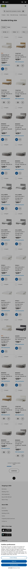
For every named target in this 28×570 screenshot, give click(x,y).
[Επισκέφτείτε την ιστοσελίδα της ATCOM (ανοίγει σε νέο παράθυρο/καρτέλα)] (14, 567)
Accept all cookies (14, 564)
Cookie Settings (13, 557)
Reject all (14, 561)
